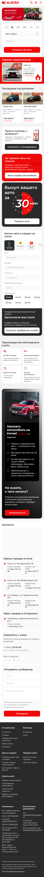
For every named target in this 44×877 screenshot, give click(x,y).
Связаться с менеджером (22, 147)
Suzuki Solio (8, 106)
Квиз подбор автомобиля (22, 175)
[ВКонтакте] (9, 660)
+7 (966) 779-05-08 (14, 570)
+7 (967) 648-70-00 (14, 604)
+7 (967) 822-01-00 (15, 627)
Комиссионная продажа (29, 758)
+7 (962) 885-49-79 (32, 606)
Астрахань (27, 732)
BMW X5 (27, 65)
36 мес (28, 297)
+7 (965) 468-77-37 (32, 572)
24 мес (18, 297)
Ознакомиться (17, 513)
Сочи (25, 735)
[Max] (18, 660)
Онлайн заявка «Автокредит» (8, 763)
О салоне (6, 732)
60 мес (9, 303)
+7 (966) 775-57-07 (32, 588)
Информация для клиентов (10, 739)
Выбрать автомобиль (11, 780)
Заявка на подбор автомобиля (10, 795)
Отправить (22, 713)
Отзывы (5, 735)
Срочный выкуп (30, 762)
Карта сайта (7, 744)
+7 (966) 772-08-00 (14, 587)
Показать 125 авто (22, 50)
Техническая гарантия (7, 790)
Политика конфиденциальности (13, 871)
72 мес (18, 303)
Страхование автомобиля (8, 784)
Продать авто (22, 221)
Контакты (6, 747)
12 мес (8, 297)
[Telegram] (5, 660)
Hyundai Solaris (30, 106)
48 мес (37, 297)
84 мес (28, 303)
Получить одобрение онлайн (22, 330)
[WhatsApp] (14, 660)
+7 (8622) (12, 647)
